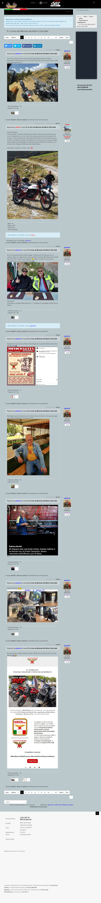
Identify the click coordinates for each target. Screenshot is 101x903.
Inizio (7, 37)
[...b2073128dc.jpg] (32, 530)
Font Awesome (8, 892)
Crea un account (22, 120)
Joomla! (6, 887)
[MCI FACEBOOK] (82, 87)
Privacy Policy (10, 839)
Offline (67, 61)
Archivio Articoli (10, 819)
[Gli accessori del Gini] (84, 85)
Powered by (33, 807)
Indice (81, 18)
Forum (91, 16)
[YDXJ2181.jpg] (32, 82)
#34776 (58, 123)
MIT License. (45, 890)
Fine (67, 37)
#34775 (58, 246)
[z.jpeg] (32, 686)
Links (7, 828)
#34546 (58, 644)
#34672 (58, 497)
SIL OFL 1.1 (26, 892)
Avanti (61, 37)
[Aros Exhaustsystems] (84, 89)
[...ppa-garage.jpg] (32, 606)
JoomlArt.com (54, 885)
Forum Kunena (42, 807)
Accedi (13, 120)
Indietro (13, 37)
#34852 (58, 50)
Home (33, 3)
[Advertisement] (86, 124)
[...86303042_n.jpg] (28, 447)
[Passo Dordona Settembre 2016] (32, 185)
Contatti (8, 823)
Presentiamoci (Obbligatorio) (82, 21)
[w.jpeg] (32, 742)
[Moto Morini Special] (16, 4)
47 (56, 37)
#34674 (58, 407)
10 (48, 37)
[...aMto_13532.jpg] (32, 281)
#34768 (58, 335)
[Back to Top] (97, 813)
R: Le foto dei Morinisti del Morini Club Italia (42, 54)
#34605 (58, 579)
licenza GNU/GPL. (32, 887)
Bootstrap (6, 890)
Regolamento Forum (10, 833)
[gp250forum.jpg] (32, 366)
